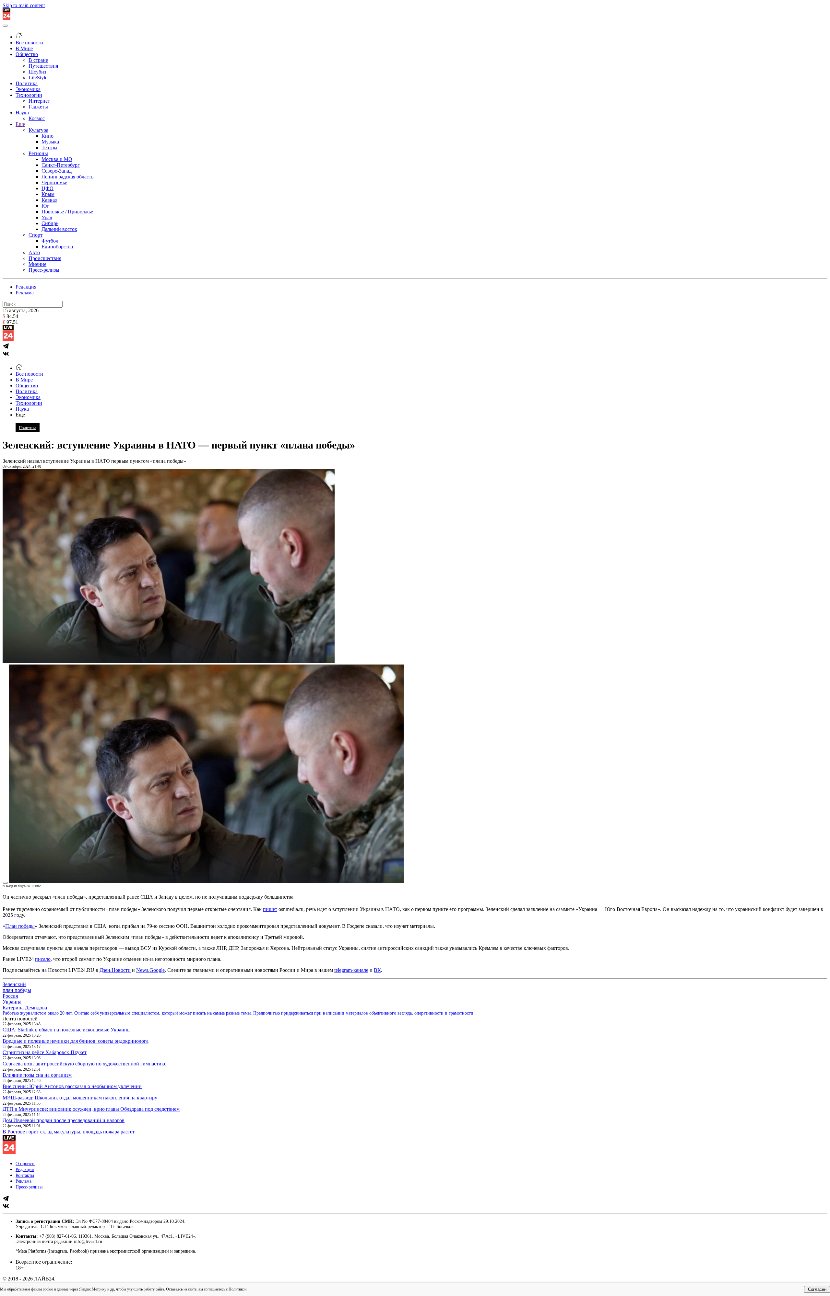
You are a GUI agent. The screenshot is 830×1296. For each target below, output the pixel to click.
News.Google (150, 970)
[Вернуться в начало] (6, 18)
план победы (17, 990)
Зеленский (14, 984)
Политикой (237, 1289)
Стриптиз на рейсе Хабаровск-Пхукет (45, 1052)
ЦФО (47, 188)
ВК (377, 970)
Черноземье (54, 182)
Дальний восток (59, 229)
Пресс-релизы (44, 270)
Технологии (29, 95)
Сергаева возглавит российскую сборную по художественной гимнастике (84, 1063)
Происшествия (45, 258)
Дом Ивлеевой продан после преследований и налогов (63, 1120)
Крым (48, 194)
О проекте (25, 1163)
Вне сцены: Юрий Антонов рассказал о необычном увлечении (72, 1086)
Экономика (28, 89)
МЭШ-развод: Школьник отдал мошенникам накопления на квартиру (80, 1097)
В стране (38, 60)
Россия (10, 996)
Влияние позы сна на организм (37, 1075)
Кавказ (49, 200)
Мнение (37, 264)
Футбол (50, 241)
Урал (47, 217)
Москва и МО (57, 159)
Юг (45, 206)
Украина (12, 1002)
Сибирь (50, 223)
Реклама (25, 292)
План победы (20, 926)
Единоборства (57, 246)
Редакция (26, 287)
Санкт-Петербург (61, 165)
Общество (27, 54)
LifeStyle (38, 77)
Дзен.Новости (115, 970)
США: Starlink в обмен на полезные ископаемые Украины (67, 1029)
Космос (37, 118)
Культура (38, 130)
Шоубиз (37, 71)
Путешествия (43, 66)
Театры (49, 147)
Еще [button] (20, 414)
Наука (22, 112)
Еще (20, 124)
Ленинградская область (67, 176)
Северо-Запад (57, 171)
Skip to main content (24, 5)
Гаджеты (38, 106)
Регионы (38, 153)
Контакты (25, 1175)
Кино (47, 136)
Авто (34, 252)
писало (43, 959)
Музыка (50, 141)
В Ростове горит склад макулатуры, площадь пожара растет (69, 1131)
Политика (27, 83)
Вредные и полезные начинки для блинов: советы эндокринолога (75, 1041)
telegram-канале (351, 970)
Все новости (29, 42)
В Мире (24, 48)
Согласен (817, 1289)
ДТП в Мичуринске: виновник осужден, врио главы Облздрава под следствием (91, 1109)
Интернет (39, 101)
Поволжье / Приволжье (67, 211)
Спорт (35, 235)
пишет (270, 909)
